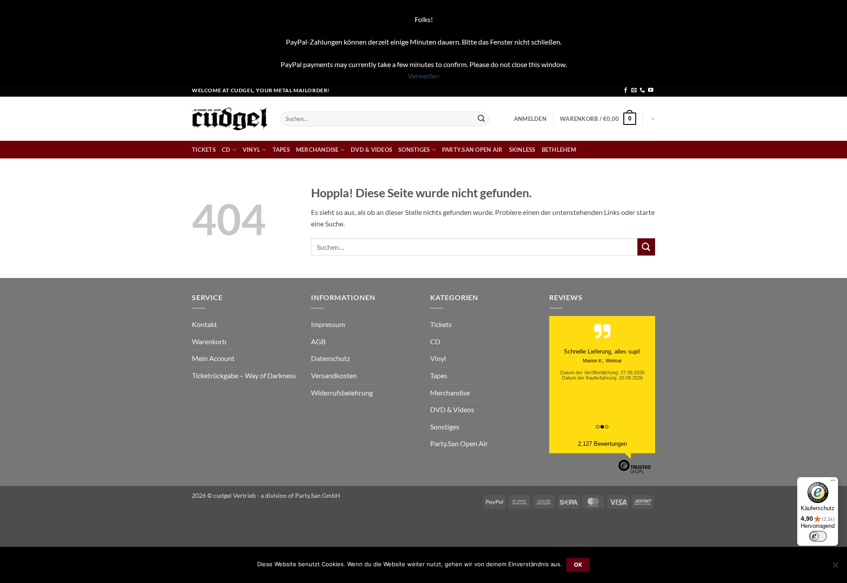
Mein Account (213, 358)
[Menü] (833, 482)
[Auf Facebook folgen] (625, 90)
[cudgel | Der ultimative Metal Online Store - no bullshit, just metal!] (229, 119)
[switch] (818, 536)
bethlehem (559, 149)
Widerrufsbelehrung (342, 392)
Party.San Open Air (472, 149)
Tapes (281, 149)
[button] (530, 119)
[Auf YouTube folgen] (650, 90)
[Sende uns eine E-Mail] (634, 90)
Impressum (328, 324)
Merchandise (317, 149)
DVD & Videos (371, 149)
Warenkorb (209, 341)
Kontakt (204, 324)
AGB (318, 341)
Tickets (204, 149)
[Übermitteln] (481, 118)
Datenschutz (330, 358)
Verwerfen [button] (423, 75)
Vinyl (251, 149)
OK (578, 564)
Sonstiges (414, 149)
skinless (522, 149)
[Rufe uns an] (642, 90)
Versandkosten (334, 375)
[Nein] (835, 567)
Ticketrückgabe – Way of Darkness (244, 375)
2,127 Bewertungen (602, 443)
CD (226, 149)
